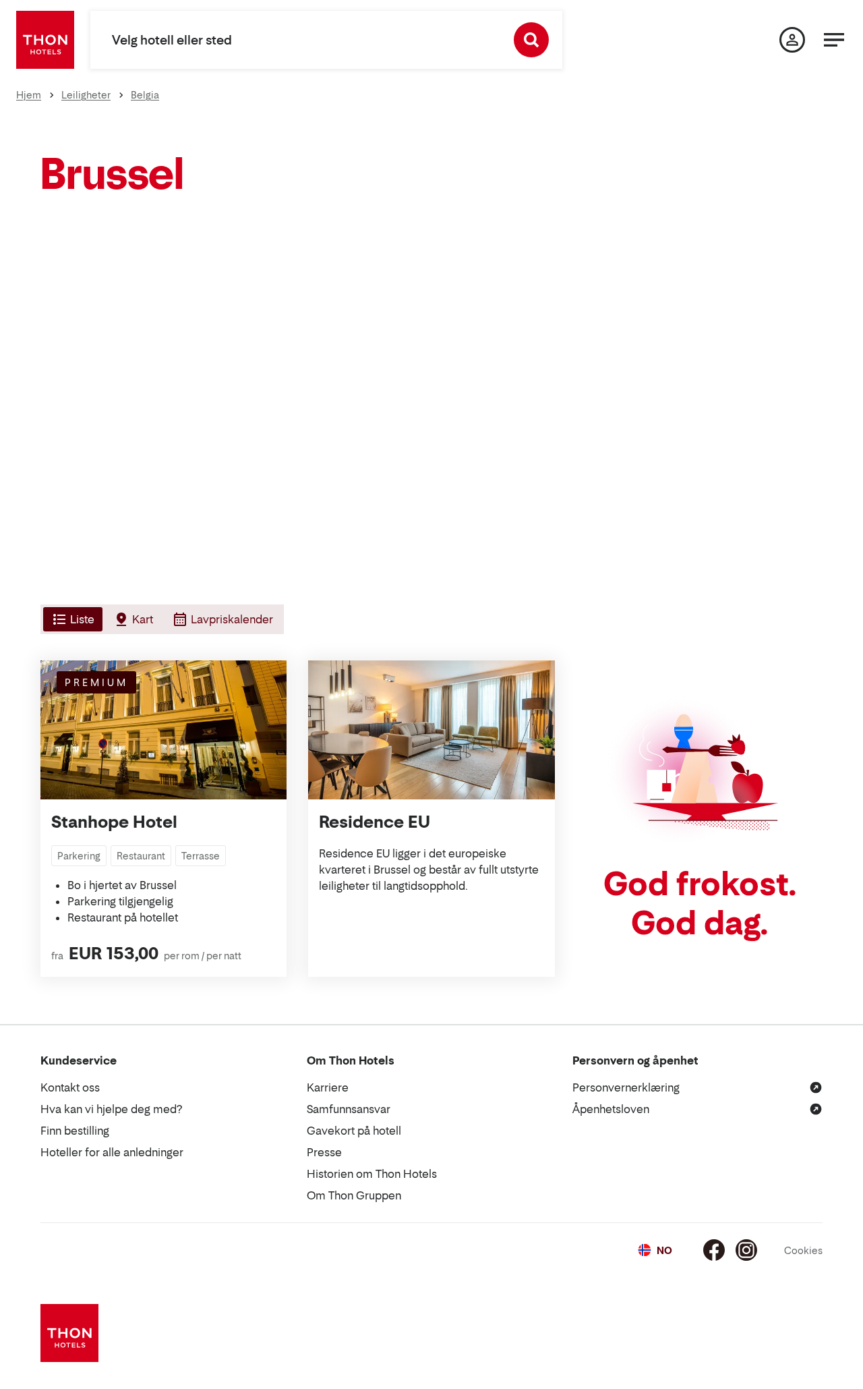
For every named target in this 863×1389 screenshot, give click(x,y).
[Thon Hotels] (45, 40)
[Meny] (834, 40)
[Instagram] (746, 1250)
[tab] (71, 619)
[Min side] (792, 40)
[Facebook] (714, 1250)
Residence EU (374, 822)
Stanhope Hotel (114, 822)
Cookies (803, 1250)
